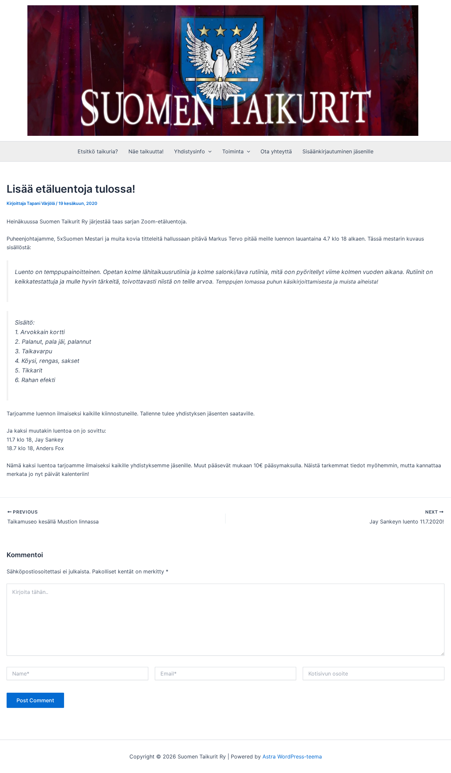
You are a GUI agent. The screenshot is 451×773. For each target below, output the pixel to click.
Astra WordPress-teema (292, 756)
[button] (208, 151)
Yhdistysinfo (189, 151)
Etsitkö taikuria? (98, 151)
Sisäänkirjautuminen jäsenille (337, 151)
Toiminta (233, 151)
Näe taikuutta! (145, 151)
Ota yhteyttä (276, 151)
